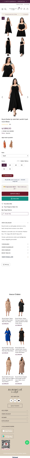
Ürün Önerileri (6, 250)
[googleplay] (8, 436)
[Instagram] (15, 400)
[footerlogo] (15, 390)
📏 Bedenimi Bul (7, 175)
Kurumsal (26, 4)
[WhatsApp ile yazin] (27, 442)
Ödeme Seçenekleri (7, 247)
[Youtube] (18, 400)
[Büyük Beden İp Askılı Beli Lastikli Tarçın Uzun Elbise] (5, 144)
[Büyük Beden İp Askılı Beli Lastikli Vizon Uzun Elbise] (11, 144)
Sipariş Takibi (19, 4)
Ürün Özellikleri (6, 222)
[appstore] (8, 431)
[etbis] (6, 445)
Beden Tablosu (24, 161)
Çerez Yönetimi (15, 405)
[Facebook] (11, 400)
